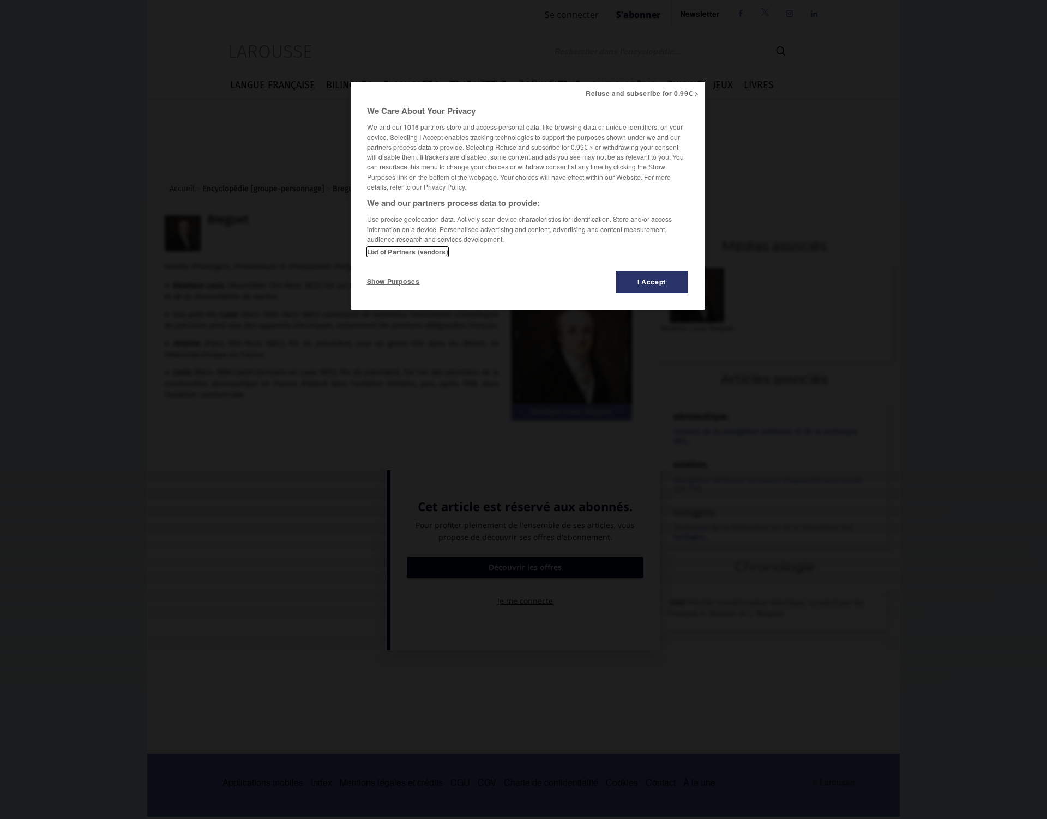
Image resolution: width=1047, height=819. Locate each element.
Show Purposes (393, 281)
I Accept (651, 282)
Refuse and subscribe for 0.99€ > (642, 93)
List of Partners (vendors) (407, 252)
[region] (528, 196)
